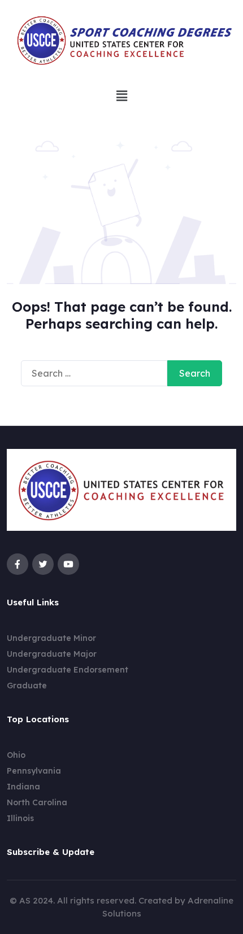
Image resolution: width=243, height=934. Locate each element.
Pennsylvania (34, 771)
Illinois (20, 818)
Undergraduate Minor (51, 638)
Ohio (16, 755)
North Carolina (37, 802)
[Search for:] (94, 373)
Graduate (27, 685)
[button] (121, 96)
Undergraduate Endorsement (67, 670)
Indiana (23, 787)
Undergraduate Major (52, 654)
